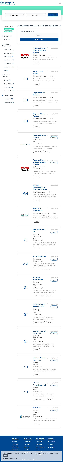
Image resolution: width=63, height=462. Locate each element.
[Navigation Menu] (60, 3)
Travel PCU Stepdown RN (38, 209)
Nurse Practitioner (39, 256)
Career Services (40, 447)
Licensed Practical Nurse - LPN (39, 332)
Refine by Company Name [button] (6, 45)
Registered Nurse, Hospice (39, 136)
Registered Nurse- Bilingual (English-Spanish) (39, 50)
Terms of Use (15, 447)
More (5, 70)
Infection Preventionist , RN (39, 384)
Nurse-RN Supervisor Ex (38, 278)
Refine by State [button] (8, 95)
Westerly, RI (8, 31)
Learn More (27, 450)
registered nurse (9, 29)
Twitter (52, 444)
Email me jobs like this (27, 32)
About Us (14, 441)
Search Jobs (53, 15)
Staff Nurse (37, 408)
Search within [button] (8, 36)
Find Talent (27, 444)
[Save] (47, 48)
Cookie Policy (54, 453)
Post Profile (39, 444)
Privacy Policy (15, 450)
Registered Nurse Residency (39, 94)
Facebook (52, 441)
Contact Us (15, 444)
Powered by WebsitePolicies (10, 458)
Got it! (5, 456)
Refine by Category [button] (6, 76)
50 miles (6, 39)
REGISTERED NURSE (38, 72)
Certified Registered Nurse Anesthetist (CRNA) (40, 187)
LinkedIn (52, 447)
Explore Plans (27, 441)
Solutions (26, 447)
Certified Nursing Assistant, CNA (39, 305)
